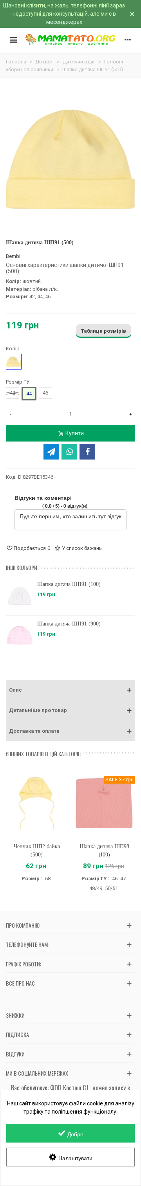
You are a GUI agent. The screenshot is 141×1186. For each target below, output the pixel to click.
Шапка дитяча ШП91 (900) (69, 624)
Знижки (15, 1015)
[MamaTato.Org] (70, 39)
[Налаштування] (127, 39)
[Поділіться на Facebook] (87, 452)
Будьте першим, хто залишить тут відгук (70, 516)
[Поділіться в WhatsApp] (69, 452)
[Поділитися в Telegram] (51, 452)
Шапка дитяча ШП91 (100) (69, 584)
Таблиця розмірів (103, 331)
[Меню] (13, 39)
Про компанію (23, 925)
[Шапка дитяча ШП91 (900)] (19, 635)
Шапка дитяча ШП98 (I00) (104, 851)
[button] (70, 690)
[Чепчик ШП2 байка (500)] (36, 803)
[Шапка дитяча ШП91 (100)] (19, 595)
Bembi (13, 256)
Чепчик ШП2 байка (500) (37, 851)
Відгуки (15, 1054)
